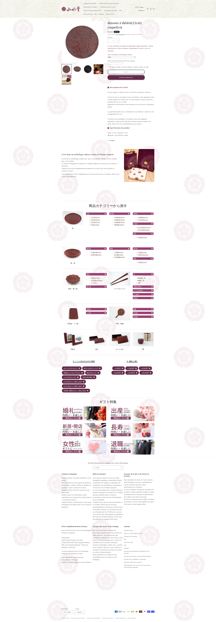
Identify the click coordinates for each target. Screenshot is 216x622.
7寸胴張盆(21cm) (143, 217)
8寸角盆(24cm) (142, 237)
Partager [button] (112, 140)
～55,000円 (145, 373)
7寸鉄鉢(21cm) (142, 262)
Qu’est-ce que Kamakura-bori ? (133, 533)
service (68, 618)
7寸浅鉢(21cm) (142, 252)
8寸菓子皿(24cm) (96, 255)
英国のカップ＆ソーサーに (72, 373)
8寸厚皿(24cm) (119, 255)
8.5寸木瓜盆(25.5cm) (144, 227)
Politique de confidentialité (93, 618)
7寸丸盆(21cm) (95, 217)
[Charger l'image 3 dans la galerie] (88, 69)
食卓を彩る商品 (87, 377)
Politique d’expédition (120, 618)
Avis (125, 539)
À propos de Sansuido (130, 536)
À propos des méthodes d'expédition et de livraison (137, 552)
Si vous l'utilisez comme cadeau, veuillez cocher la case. (129, 67)
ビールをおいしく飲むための (73, 381)
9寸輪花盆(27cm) (119, 222)
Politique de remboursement (78, 618)
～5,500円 (117, 368)
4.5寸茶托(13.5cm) (96, 280)
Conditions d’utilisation (107, 618)
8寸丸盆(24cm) (95, 220)
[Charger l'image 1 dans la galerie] (66, 69)
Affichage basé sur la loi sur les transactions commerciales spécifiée (137, 566)
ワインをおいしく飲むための (73, 386)
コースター (94, 283)
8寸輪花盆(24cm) (119, 220)
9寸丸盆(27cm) (95, 222)
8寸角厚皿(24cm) (119, 257)
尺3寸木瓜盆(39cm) (144, 230)
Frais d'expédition (120, 34)
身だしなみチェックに (91, 368)
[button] (90, 3)
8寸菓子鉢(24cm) (143, 255)
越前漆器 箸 (142, 278)
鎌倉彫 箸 (141, 280)
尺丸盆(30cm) (95, 225)
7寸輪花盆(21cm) (119, 217)
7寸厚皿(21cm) (118, 252)
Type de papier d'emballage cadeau (120, 54)
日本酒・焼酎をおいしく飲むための (75, 390)
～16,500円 (144, 368)
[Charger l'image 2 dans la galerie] (77, 69)
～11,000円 (130, 368)
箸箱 (139, 283)
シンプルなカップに (70, 377)
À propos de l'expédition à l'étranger (135, 559)
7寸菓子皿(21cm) (96, 252)
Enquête (126, 548)
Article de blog (128, 542)
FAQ (125, 545)
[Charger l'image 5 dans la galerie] (66, 80)
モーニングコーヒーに (71, 368)
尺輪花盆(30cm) (119, 225)
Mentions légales (131, 618)
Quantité (110, 37)
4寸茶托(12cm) (95, 278)
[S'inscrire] (121, 468)
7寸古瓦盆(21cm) (143, 220)
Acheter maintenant (126, 77)
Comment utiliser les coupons (132, 562)
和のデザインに (92, 373)
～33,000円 (131, 373)
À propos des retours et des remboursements (137, 556)
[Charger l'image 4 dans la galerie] (98, 69)
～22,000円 (117, 373)
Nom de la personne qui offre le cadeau (121, 61)
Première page (128, 530)
